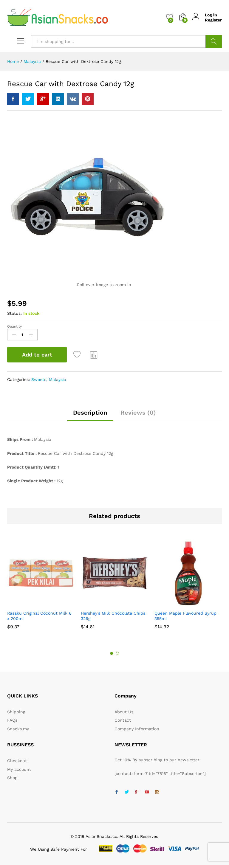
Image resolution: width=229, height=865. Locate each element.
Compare (94, 355)
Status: (14, 313)
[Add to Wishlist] (78, 355)
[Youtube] (147, 792)
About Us (123, 711)
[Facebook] (117, 792)
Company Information (136, 728)
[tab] (90, 415)
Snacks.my (18, 728)
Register (213, 20)
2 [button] (117, 653)
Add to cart (37, 354)
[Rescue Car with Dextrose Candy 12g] (13, 99)
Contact (122, 720)
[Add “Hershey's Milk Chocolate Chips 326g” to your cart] (107, 603)
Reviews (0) (138, 413)
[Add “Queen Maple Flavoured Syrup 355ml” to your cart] (181, 603)
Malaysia (57, 379)
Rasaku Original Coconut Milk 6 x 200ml (39, 616)
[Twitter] (127, 792)
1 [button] (111, 653)
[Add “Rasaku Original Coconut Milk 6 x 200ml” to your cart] (33, 603)
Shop (12, 777)
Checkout (17, 760)
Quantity (14, 326)
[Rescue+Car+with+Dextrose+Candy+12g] (28, 99)
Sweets (38, 379)
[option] (41, 587)
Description (90, 413)
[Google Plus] (137, 792)
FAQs (12, 720)
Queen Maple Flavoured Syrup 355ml (185, 616)
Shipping (16, 711)
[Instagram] (157, 792)
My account (19, 769)
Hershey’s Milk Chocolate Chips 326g (113, 616)
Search (213, 41)
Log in (211, 15)
